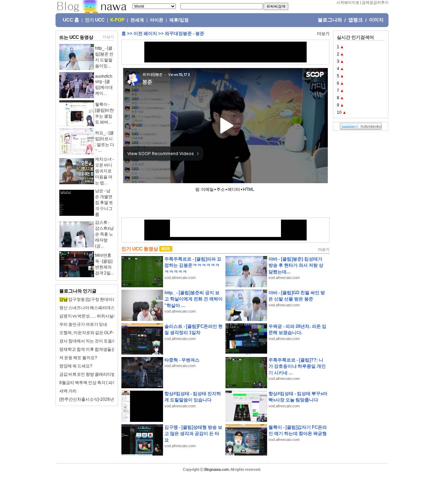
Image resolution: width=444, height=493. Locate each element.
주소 (220, 189)
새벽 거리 (68, 391)
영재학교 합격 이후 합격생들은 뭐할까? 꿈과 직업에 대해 (110, 349)
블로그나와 (330, 20)
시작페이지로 (347, 2)
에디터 (234, 189)
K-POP (117, 20)
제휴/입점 (179, 20)
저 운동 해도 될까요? (78, 357)
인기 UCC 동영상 (139, 249)
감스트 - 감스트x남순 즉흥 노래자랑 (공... (104, 234)
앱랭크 (355, 20)
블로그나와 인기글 (77, 291)
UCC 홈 (71, 20)
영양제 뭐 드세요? (75, 366)
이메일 (207, 189)
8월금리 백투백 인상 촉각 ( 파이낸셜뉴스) (97, 382)
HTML (248, 189)
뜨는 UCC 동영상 (76, 37)
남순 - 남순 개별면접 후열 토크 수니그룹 (104, 202)
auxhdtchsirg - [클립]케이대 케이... (104, 85)
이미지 (376, 20)
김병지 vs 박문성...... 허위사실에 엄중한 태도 (99, 316)
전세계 (137, 20)
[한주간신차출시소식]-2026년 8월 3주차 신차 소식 (105, 399)
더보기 (108, 37)
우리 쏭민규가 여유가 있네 (83, 324)
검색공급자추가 (375, 2)
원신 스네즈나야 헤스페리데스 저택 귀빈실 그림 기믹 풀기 (111, 307)
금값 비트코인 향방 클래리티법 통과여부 (96, 374)
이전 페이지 (145, 33)
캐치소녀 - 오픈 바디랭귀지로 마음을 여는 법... (104, 171)
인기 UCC (94, 20)
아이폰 (156, 20)
